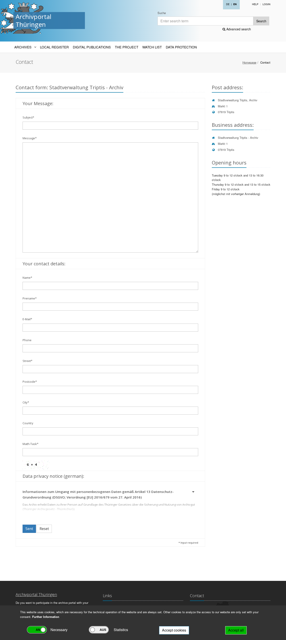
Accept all (236, 630)
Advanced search (238, 29)
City (26, 402)
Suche (162, 13)
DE (227, 4)
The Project (126, 47)
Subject (28, 117)
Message (30, 138)
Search (261, 21)
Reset (44, 528)
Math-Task (30, 444)
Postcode (30, 382)
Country (28, 423)
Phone (27, 340)
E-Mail (27, 319)
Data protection (181, 47)
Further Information (45, 617)
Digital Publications (92, 47)
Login (266, 4)
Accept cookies (174, 630)
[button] (193, 492)
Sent (29, 528)
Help (255, 4)
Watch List (152, 47)
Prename (30, 298)
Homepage (249, 62)
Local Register (54, 47)
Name (27, 278)
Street (27, 361)
